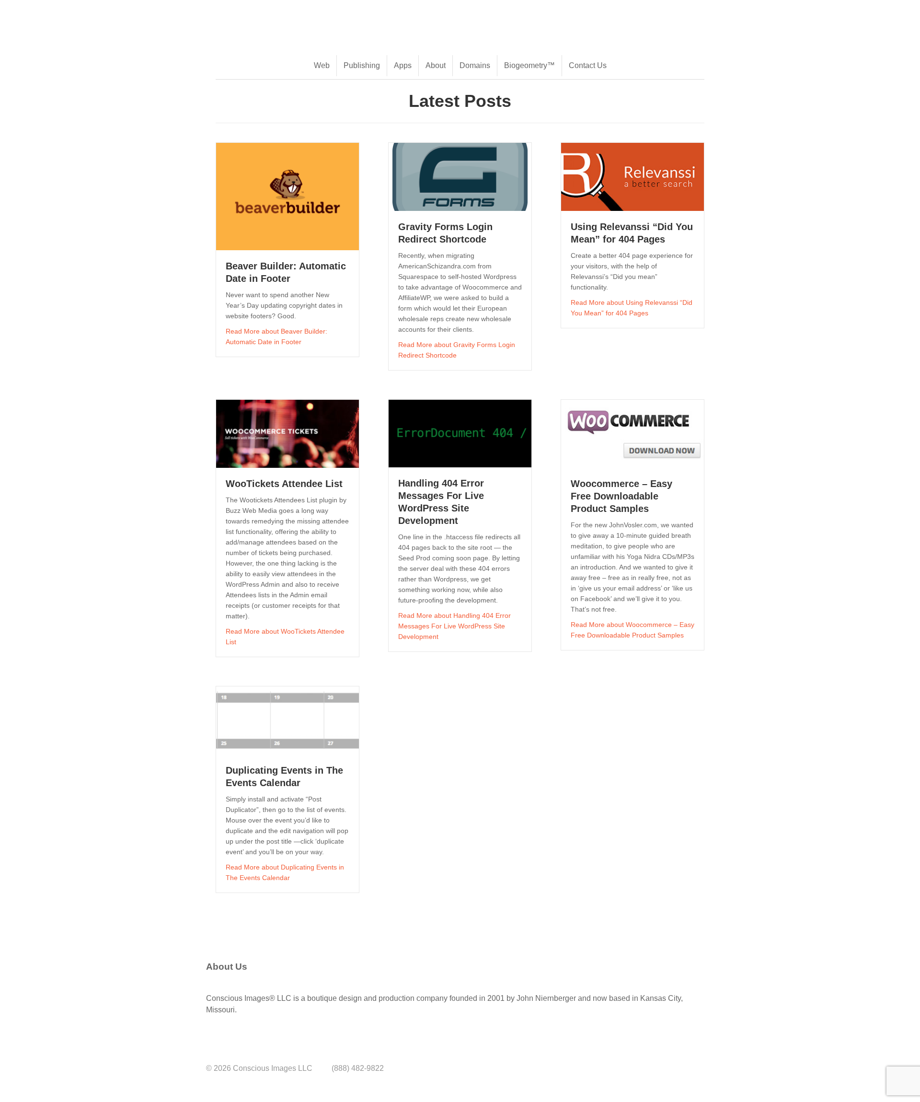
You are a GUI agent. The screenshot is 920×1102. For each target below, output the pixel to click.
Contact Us (588, 65)
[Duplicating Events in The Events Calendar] (287, 720)
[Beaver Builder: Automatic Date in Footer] (287, 196)
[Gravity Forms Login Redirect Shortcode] (460, 177)
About (436, 65)
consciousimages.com (302, 15)
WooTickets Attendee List (284, 483)
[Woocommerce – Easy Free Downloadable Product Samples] (632, 433)
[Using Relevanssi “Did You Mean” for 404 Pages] (632, 177)
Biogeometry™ (529, 65)
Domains (475, 65)
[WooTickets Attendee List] (287, 433)
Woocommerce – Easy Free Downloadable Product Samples (621, 496)
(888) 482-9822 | (235, 15)
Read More (276, 336)
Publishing (362, 65)
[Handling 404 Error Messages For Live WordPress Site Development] (460, 433)
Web (322, 65)
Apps (403, 65)
